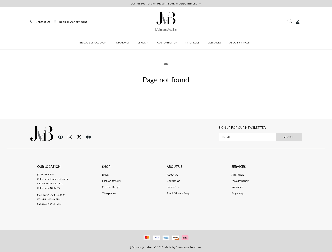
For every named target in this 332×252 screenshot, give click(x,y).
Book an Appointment (73, 21)
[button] (94, 43)
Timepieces (109, 193)
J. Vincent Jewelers (141, 247)
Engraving (237, 193)
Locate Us (173, 186)
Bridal (105, 174)
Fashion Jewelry (111, 180)
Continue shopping (166, 96)
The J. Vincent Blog (178, 193)
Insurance (237, 186)
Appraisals (238, 174)
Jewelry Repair (240, 180)
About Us (172, 174)
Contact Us (43, 21)
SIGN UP (288, 137)
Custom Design (111, 186)
